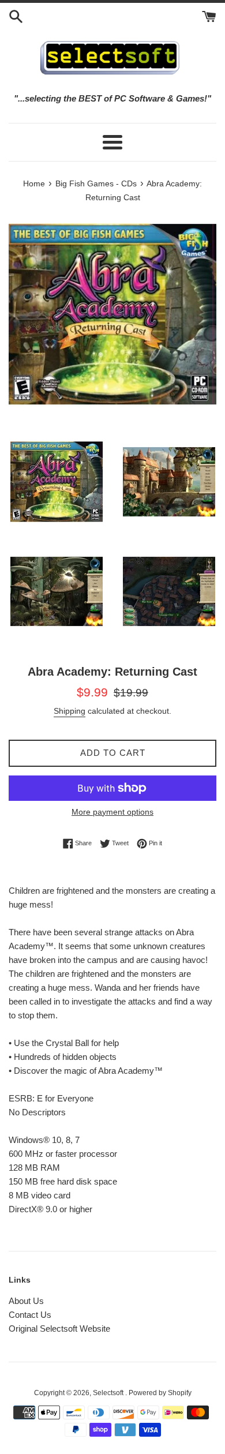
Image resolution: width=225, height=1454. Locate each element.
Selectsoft (109, 1393)
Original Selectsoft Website (59, 1328)
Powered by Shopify (160, 1393)
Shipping (69, 710)
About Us (26, 1301)
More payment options (112, 811)
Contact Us (30, 1315)
